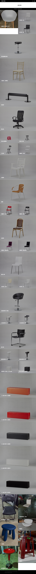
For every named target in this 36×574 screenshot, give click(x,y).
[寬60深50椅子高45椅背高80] (9, 19)
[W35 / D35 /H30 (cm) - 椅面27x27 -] (9, 137)
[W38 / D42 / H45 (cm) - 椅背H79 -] (9, 508)
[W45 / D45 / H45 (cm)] (9, 367)
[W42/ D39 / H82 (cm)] (9, 282)
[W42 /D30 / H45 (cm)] (9, 149)
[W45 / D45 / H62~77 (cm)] (9, 355)
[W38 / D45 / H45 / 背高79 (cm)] (9, 210)
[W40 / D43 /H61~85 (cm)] (9, 319)
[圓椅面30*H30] (9, 534)
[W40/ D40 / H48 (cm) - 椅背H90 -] (9, 246)
